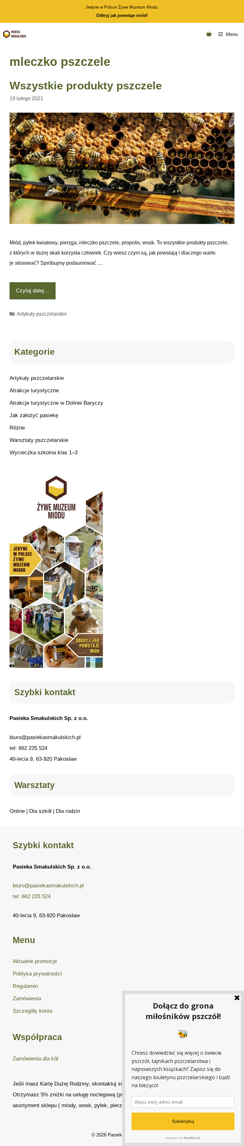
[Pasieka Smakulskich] (14, 34)
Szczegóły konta (32, 1011)
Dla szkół (40, 811)
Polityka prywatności (37, 974)
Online (17, 811)
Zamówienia (27, 999)
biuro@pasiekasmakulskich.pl (45, 737)
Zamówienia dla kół (35, 1059)
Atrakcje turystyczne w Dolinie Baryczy (56, 403)
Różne (17, 428)
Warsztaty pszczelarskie (39, 440)
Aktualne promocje (35, 961)
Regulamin (25, 986)
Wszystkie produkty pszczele (86, 85)
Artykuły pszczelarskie (42, 314)
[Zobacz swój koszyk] (208, 34)
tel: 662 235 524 (28, 748)
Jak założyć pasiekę (34, 415)
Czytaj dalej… (32, 291)
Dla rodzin (68, 811)
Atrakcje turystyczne (34, 391)
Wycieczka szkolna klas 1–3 (44, 453)
